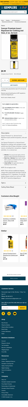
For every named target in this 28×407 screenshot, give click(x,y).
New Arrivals (5, 322)
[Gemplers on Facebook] (3, 313)
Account (4, 341)
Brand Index (5, 329)
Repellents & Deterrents (7, 21)
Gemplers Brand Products (8, 388)
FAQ (3, 372)
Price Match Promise (7, 384)
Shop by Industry (6, 325)
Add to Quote (14, 85)
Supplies (8, 20)
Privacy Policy (5, 392)
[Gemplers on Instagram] (9, 313)
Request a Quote (6, 343)
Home (2, 20)
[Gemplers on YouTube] (14, 313)
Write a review (14, 278)
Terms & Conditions (15, 3)
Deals (3, 333)
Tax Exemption (5, 345)
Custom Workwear (6, 331)
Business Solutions (8, 337)
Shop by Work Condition (7, 327)
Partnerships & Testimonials (8, 386)
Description (5, 133)
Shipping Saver (5, 349)
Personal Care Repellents (20, 21)
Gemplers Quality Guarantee (9, 381)
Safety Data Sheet (7, 187)
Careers (4, 390)
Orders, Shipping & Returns (8, 361)
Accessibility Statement (7, 394)
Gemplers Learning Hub (7, 363)
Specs (3, 183)
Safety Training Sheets (7, 365)
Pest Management (16, 20)
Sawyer (3, 25)
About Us (4, 379)
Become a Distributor (7, 347)
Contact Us (4, 359)
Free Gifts (4, 351)
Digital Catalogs (5, 368)
